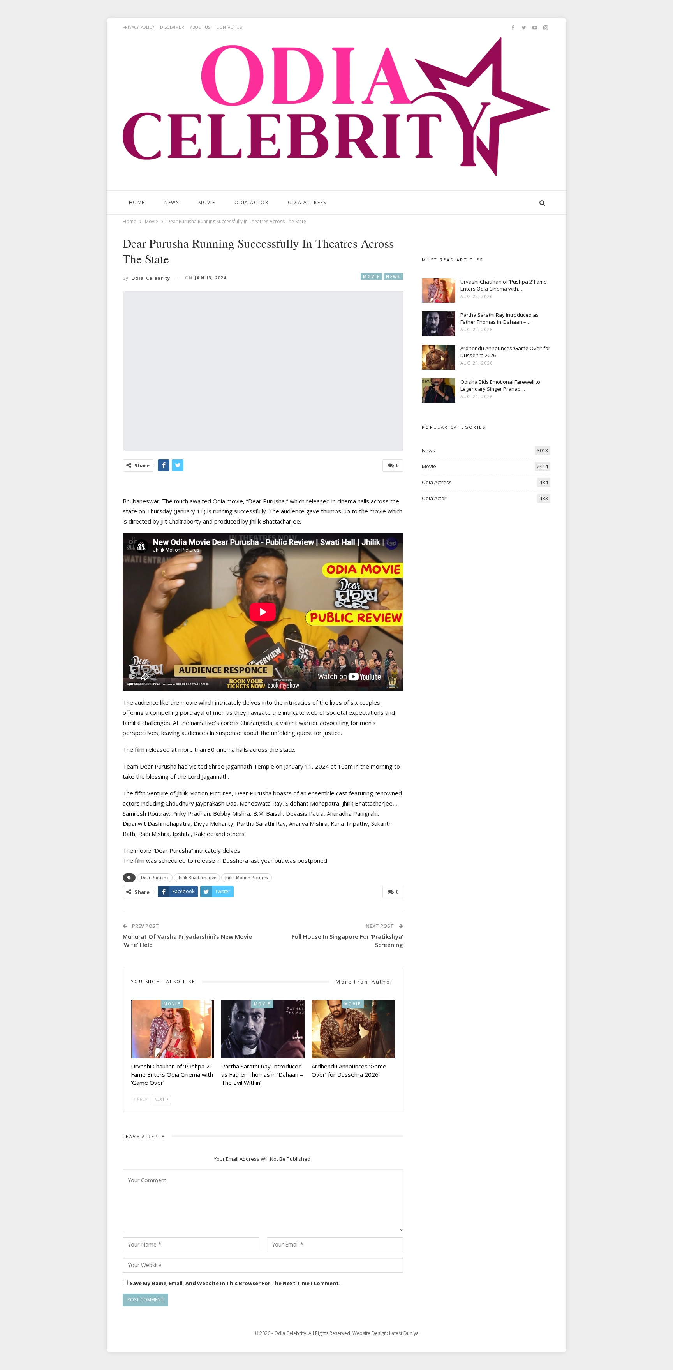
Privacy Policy (138, 27)
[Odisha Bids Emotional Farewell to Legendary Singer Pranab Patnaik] (438, 390)
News (171, 202)
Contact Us (229, 27)
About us (200, 27)
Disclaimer (172, 27)
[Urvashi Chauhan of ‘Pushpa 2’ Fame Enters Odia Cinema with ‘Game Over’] (172, 1029)
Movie (206, 202)
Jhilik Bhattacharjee (197, 877)
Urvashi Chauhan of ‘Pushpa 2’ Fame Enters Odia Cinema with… (503, 285)
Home (137, 202)
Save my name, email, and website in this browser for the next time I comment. (235, 1283)
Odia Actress (307, 202)
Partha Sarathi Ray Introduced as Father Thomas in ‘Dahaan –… (499, 318)
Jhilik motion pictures (246, 877)
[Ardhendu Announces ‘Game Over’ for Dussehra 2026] (353, 1029)
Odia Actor (251, 202)
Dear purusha (155, 877)
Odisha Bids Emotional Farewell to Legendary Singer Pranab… (500, 385)
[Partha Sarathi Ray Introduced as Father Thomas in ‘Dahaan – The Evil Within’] (263, 1029)
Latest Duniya (404, 1333)
